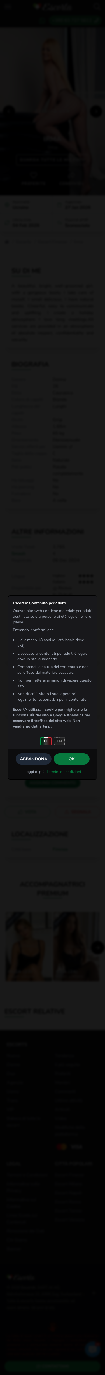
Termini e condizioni (63, 771)
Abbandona (33, 759)
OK (72, 759)
